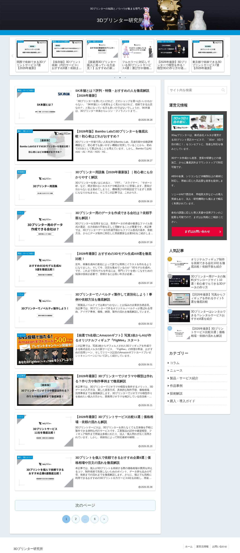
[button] (223, 90)
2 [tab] (120, 77)
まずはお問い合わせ (197, 231)
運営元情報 (202, 546)
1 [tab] (114, 77)
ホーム (189, 546)
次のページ (85, 505)
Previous (12, 56)
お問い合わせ (219, 546)
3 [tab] (125, 77)
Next (227, 56)
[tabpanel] (32, 55)
